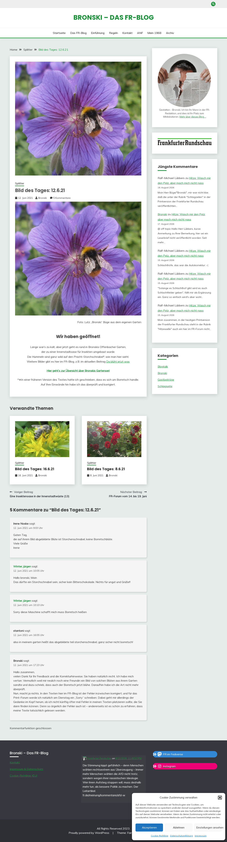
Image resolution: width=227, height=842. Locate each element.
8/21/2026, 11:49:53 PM (128, 758)
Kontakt (127, 33)
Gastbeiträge (166, 379)
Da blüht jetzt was (118, 361)
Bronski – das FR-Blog (113, 17)
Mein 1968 (154, 33)
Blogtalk (163, 366)
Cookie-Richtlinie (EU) (23, 775)
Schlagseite (165, 386)
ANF (140, 33)
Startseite (59, 33)
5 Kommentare (62, 197)
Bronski (42, 197)
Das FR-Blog (78, 33)
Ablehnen (178, 827)
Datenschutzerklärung (181, 835)
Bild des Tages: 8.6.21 (106, 468)
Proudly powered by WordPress (89, 833)
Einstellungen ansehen (209, 827)
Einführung (97, 33)
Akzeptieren (149, 827)
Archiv (170, 33)
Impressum (200, 835)
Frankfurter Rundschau (99, 758)
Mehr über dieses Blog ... (192, 116)
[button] (220, 797)
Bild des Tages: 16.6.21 (34, 468)
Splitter (19, 183)
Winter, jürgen (22, 566)
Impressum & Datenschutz (26, 769)
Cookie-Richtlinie (159, 835)
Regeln (113, 33)
